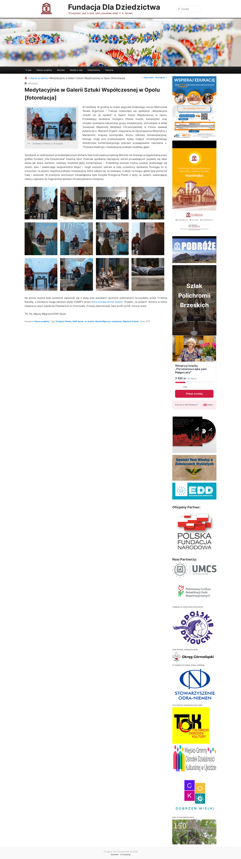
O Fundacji (125, 854)
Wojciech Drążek (131, 321)
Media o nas (76, 70)
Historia (109, 70)
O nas (28, 70)
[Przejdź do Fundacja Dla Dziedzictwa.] (26, 78)
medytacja (116, 321)
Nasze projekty (44, 70)
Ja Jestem (89, 321)
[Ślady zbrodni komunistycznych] (194, 836)
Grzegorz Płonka (63, 321)
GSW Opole (77, 321)
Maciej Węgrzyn (102, 321)
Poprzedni (147, 77)
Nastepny (161, 77)
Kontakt (61, 70)
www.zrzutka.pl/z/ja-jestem (107, 301)
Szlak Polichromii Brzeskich (194, 295)
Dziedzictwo (94, 70)
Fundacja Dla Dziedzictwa (114, 6)
